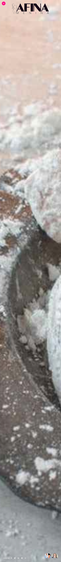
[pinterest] (22, 558)
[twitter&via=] (14, 558)
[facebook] (11, 558)
